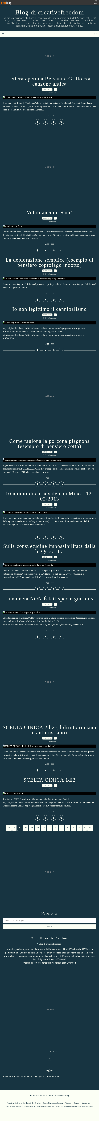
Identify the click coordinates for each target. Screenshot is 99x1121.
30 (79, 827)
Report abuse (86, 1103)
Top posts (68, 1103)
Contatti (76, 1103)
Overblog (64, 1095)
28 (67, 827)
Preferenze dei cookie (86, 1106)
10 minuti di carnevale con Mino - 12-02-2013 (49, 496)
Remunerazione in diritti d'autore (36, 1106)
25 (49, 827)
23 (37, 827)
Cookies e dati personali (70, 1106)
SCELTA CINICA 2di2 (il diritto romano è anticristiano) (49, 729)
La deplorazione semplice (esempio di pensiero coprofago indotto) (49, 262)
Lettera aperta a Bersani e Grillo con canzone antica (49, 81)
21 (26, 827)
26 (55, 827)
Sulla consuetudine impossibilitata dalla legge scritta (49, 548)
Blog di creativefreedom (49, 12)
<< (9, 827)
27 (61, 827)
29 (73, 827)
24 (43, 827)
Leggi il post (49, 115)
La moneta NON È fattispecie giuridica (49, 599)
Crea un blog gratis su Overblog (53, 1103)
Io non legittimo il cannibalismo (49, 309)
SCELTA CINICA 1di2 (49, 780)
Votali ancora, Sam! (49, 212)
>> (90, 827)
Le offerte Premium (54, 1106)
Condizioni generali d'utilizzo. (14, 1106)
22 (32, 827)
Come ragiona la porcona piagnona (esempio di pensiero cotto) (49, 443)
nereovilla (46, 963)
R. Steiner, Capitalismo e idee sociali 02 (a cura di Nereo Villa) (31, 1076)
